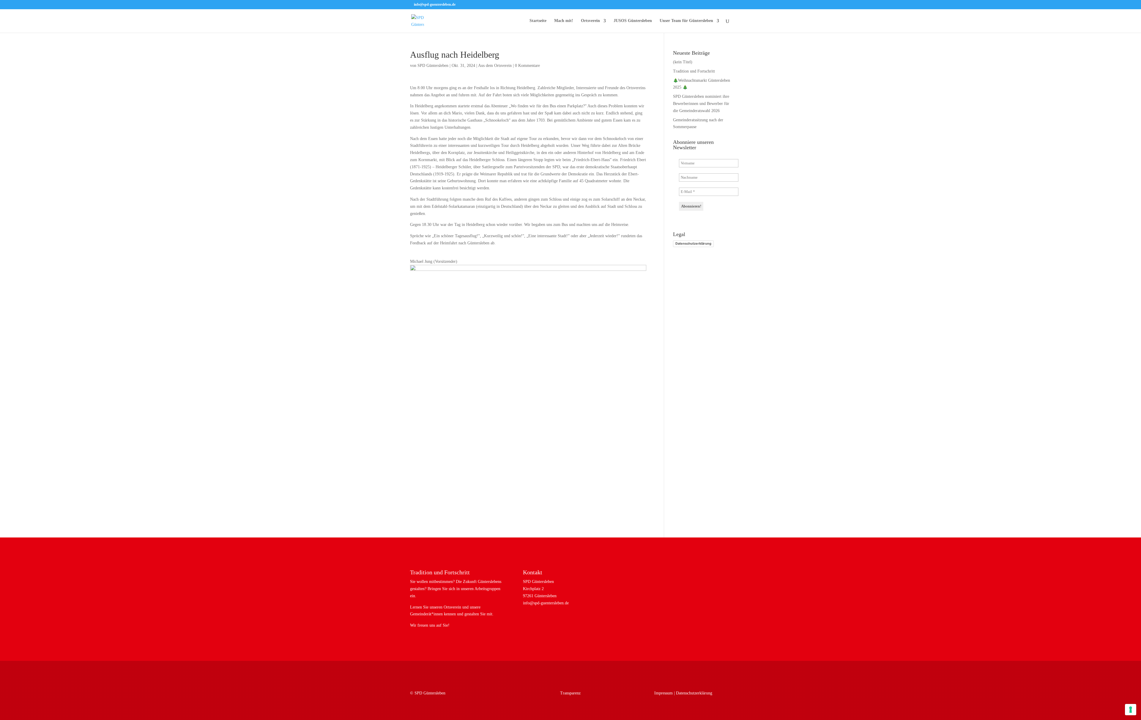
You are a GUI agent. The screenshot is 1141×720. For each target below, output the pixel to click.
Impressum (663, 693)
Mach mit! (563, 21)
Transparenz (570, 693)
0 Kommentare (527, 65)
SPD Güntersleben (432, 65)
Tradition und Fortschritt (694, 71)
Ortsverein (590, 21)
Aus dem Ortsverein (495, 65)
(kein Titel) (682, 62)
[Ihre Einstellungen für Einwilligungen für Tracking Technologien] (1130, 709)
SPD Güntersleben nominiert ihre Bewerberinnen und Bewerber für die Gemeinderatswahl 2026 (701, 103)
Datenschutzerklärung (693, 243)
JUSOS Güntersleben (633, 21)
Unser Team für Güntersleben (686, 21)
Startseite (537, 21)
